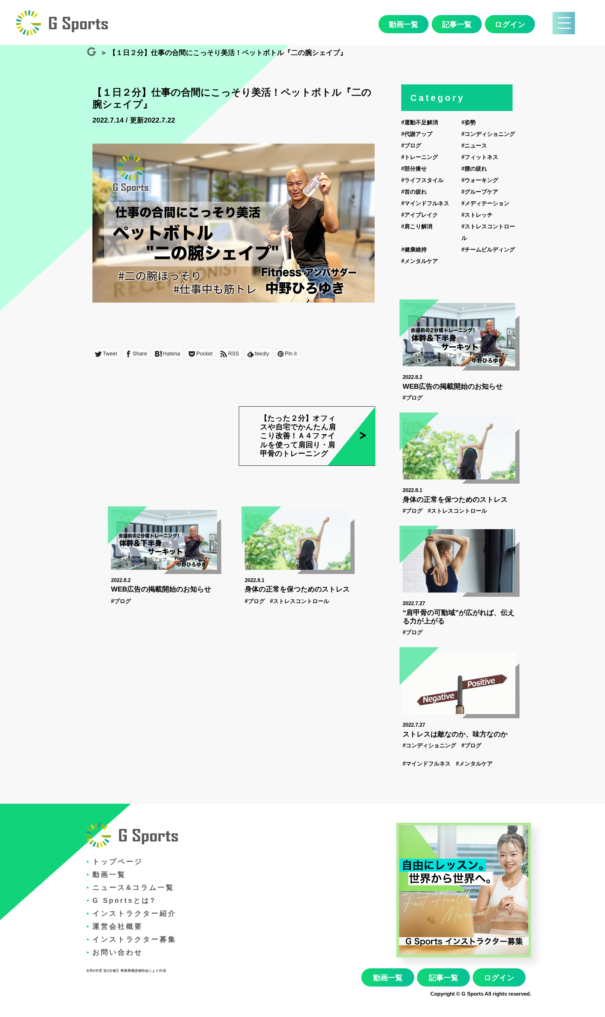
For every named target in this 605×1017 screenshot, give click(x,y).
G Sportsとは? (124, 900)
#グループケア (479, 192)
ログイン (510, 24)
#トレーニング (419, 157)
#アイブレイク (419, 215)
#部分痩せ (414, 169)
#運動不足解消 (419, 122)
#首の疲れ (414, 192)
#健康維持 (414, 249)
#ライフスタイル (422, 180)
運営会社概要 (117, 926)
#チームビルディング (488, 249)
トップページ (117, 861)
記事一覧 (457, 24)
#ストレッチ (477, 215)
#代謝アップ (416, 134)
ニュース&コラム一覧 (133, 887)
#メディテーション (485, 203)
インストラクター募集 (134, 939)
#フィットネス (479, 157)
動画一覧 (403, 24)
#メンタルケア (419, 261)
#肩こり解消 (416, 226)
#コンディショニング (488, 134)
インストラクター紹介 (134, 913)
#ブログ (121, 601)
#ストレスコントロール (299, 601)
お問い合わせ (117, 952)
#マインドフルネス (425, 203)
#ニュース (474, 145)
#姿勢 (468, 122)
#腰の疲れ (474, 169)
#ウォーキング (479, 180)
